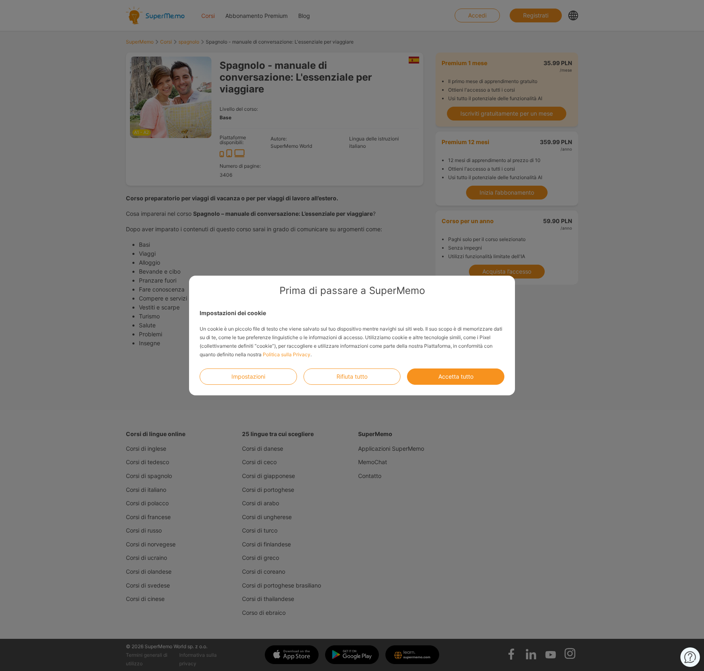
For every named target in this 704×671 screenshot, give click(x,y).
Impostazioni (248, 376)
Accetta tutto (455, 376)
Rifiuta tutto (352, 376)
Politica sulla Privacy (286, 354)
